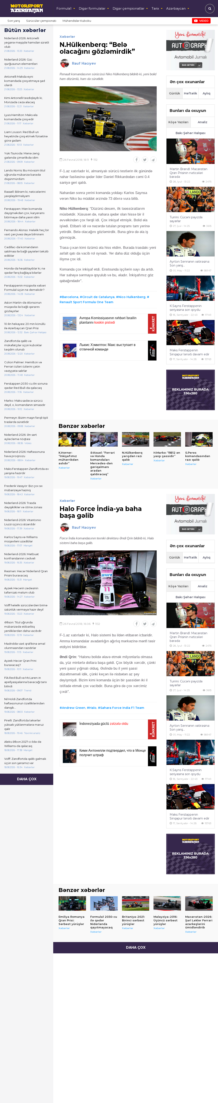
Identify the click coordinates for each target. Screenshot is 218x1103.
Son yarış (13, 20)
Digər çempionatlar (128, 8)
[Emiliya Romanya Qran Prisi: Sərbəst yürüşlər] (72, 903)
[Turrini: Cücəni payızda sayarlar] (190, 199)
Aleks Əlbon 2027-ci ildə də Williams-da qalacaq (22, 744)
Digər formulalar (92, 8)
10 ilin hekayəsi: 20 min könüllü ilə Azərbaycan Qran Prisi (24, 326)
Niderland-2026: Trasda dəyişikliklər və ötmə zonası (23, 505)
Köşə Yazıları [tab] (178, 122)
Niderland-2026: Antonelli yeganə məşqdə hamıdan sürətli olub (26, 42)
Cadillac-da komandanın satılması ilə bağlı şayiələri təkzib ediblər (26, 251)
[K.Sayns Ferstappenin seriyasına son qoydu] (190, 288)
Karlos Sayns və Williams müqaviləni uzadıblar (20, 539)
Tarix (155, 8)
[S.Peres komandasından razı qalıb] (199, 439)
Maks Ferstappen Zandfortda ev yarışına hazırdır (26, 471)
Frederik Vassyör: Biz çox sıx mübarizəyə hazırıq (23, 488)
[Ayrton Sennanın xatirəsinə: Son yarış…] (190, 243)
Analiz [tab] (202, 122)
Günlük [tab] (174, 93)
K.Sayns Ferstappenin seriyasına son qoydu (186, 308)
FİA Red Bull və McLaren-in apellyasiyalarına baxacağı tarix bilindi (25, 682)
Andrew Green (73, 708)
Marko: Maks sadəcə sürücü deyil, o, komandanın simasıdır (24, 403)
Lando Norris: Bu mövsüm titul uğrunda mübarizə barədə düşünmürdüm (24, 175)
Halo (92, 708)
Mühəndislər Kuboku (77, 20)
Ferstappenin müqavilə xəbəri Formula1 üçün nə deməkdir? (25, 287)
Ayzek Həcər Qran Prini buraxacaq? (20, 663)
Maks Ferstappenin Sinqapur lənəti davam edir (189, 352)
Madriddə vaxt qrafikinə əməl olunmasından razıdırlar (24, 646)
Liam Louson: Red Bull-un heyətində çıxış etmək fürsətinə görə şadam (26, 136)
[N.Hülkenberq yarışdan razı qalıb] (135, 439)
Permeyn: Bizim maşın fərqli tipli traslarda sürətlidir (26, 420)
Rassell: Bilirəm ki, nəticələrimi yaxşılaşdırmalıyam (25, 194)
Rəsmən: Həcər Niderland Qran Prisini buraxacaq (26, 573)
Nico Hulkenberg (131, 297)
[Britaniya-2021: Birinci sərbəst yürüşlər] (135, 903)
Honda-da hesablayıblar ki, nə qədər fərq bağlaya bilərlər (24, 270)
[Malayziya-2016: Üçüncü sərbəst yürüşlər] (167, 903)
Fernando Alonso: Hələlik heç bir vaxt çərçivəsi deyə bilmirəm (26, 232)
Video (203, 20)
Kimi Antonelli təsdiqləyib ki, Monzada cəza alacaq (23, 100)
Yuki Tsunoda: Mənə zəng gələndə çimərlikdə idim (21, 155)
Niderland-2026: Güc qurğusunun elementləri (20, 61)
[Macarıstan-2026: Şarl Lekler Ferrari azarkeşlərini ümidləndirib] (199, 903)
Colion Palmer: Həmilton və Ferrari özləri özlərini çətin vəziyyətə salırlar (23, 366)
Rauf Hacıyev (84, 63)
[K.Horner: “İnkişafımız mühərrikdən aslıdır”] (72, 439)
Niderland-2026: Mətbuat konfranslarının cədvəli (21, 556)
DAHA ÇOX (26, 779)
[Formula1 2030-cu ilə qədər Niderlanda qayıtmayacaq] (104, 903)
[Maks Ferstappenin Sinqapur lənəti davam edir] (190, 332)
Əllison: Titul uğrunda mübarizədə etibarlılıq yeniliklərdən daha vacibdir (23, 627)
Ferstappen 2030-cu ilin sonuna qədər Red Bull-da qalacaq (25, 385)
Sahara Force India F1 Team (122, 708)
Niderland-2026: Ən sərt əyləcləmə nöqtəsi (20, 437)
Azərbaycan (176, 8)
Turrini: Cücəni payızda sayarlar (186, 219)
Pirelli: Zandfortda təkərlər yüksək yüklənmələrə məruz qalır (24, 725)
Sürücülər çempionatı (41, 20)
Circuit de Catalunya (98, 297)
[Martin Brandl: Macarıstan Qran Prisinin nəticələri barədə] (190, 151)
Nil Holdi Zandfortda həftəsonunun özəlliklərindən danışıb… (24, 703)
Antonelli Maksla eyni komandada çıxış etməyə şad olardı (24, 81)
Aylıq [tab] (206, 93)
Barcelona (70, 297)
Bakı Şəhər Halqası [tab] (190, 133)
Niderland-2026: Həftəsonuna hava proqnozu (24, 454)
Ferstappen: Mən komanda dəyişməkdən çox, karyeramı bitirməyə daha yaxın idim (24, 213)
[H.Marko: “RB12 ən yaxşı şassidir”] (167, 439)
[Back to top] (206, 1091)
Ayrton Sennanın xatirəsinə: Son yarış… (190, 263)
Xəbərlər (67, 37)
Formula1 (64, 8)
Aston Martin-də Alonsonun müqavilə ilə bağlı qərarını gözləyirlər (23, 307)
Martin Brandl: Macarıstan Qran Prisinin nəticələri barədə (188, 173)
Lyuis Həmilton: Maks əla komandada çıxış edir (20, 117)
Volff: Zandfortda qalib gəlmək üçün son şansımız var (25, 761)
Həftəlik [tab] (190, 93)
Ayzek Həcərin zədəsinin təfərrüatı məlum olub (21, 590)
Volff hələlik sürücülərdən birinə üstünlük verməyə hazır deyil (25, 607)
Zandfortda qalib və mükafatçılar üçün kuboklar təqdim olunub (23, 345)
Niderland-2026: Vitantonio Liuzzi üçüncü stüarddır (22, 522)
